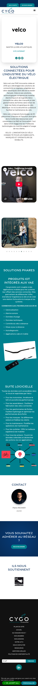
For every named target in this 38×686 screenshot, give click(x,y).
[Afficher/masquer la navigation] (34, 10)
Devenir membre (27, 5)
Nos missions (19, 639)
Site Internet (19, 51)
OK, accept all (12, 683)
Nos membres (19, 636)
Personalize (29, 683)
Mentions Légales (19, 651)
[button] (7, 252)
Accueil (19, 630)
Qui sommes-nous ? (19, 633)
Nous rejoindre (19, 547)
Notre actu (19, 642)
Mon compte (13, 5)
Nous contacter (19, 645)
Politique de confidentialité (19, 654)
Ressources (19, 648)
